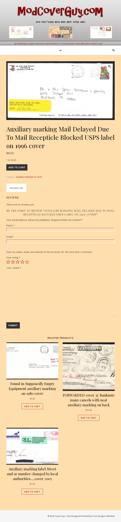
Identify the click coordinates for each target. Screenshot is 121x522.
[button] (109, 66)
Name (10, 225)
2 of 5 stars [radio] (13, 262)
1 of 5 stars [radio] (8, 262)
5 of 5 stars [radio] (27, 262)
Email (10, 236)
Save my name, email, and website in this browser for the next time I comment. (49, 251)
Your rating (13, 257)
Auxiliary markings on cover (29, 176)
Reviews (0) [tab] (16, 187)
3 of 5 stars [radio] (18, 262)
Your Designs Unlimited (104, 516)
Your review (13, 267)
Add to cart (16, 167)
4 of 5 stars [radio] (22, 262)
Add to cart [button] (32, 406)
